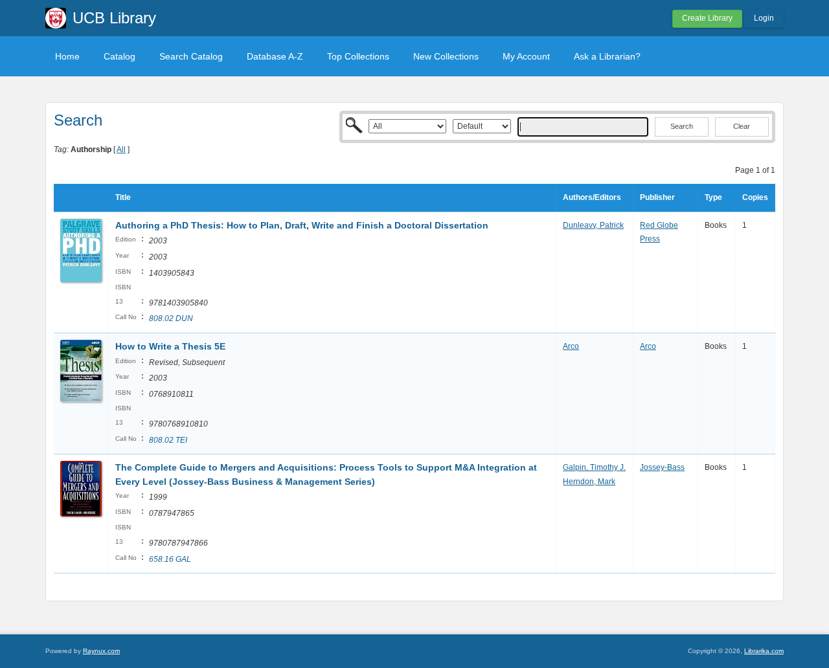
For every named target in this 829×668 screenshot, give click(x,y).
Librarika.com (764, 650)
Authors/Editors (592, 197)
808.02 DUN (171, 318)
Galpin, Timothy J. (594, 467)
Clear (741, 126)
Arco (571, 346)
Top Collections (358, 56)
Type (713, 197)
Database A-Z (275, 56)
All (121, 149)
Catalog (119, 56)
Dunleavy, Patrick (593, 225)
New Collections (446, 56)
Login (764, 18)
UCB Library (114, 18)
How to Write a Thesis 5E (170, 346)
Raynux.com (101, 650)
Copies (755, 197)
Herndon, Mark (589, 481)
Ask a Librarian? (607, 56)
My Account (526, 56)
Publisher (657, 197)
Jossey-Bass (662, 467)
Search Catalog (191, 56)
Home (67, 56)
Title (123, 197)
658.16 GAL (170, 559)
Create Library (707, 18)
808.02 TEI (168, 440)
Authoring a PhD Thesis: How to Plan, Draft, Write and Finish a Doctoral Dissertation (301, 225)
